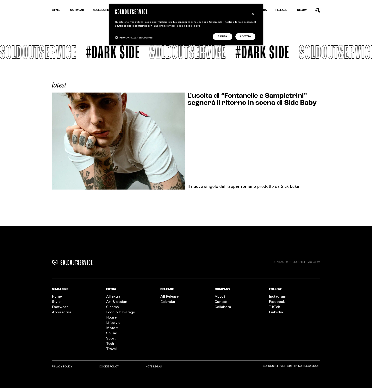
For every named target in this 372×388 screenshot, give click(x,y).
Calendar (168, 302)
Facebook (277, 302)
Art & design (116, 302)
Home (57, 297)
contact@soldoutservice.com (296, 262)
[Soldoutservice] (55, 262)
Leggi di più (193, 26)
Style (56, 10)
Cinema (112, 307)
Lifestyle (113, 323)
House (111, 318)
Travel (111, 349)
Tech (110, 344)
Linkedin (276, 312)
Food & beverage (120, 312)
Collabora (223, 307)
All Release (169, 297)
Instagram (277, 297)
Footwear (76, 10)
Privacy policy (62, 366)
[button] (134, 37)
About (220, 297)
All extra (113, 297)
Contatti (221, 302)
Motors (112, 328)
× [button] (252, 14)
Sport (111, 338)
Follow (301, 10)
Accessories (102, 10)
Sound (111, 333)
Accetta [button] (245, 36)
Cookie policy (109, 366)
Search (317, 10)
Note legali (154, 366)
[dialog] (186, 24)
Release (281, 10)
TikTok (274, 307)
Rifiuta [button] (222, 36)
